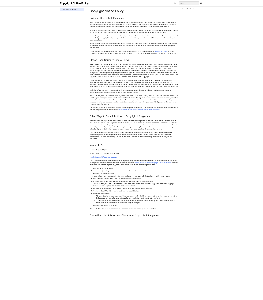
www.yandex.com (161, 51)
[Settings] (175, 3)
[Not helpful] (190, 8)
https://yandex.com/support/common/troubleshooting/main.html (139, 109)
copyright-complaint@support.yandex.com (104, 157)
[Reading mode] (183, 8)
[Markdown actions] (193, 8)
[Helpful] (187, 8)
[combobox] (189, 3)
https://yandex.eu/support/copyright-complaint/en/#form (153, 162)
